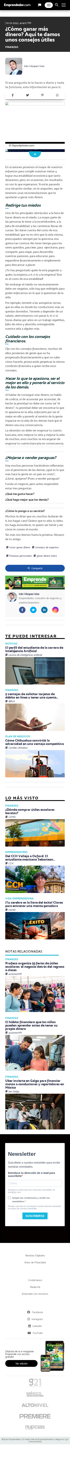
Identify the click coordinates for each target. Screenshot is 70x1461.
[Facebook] (12, 95)
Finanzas (11, 47)
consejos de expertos (46, 547)
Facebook (37, 1312)
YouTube (38, 1333)
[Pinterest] (42, 95)
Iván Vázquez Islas (34, 66)
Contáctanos (35, 1280)
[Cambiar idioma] (39, 5)
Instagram (37, 1319)
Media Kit (35, 1287)
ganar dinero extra (46, 555)
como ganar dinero (19, 547)
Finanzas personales (20, 555)
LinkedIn (37, 1326)
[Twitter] (27, 95)
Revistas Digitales (35, 1255)
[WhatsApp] (57, 95)
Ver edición (21, 1363)
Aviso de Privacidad (35, 1262)
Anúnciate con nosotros (35, 1293)
